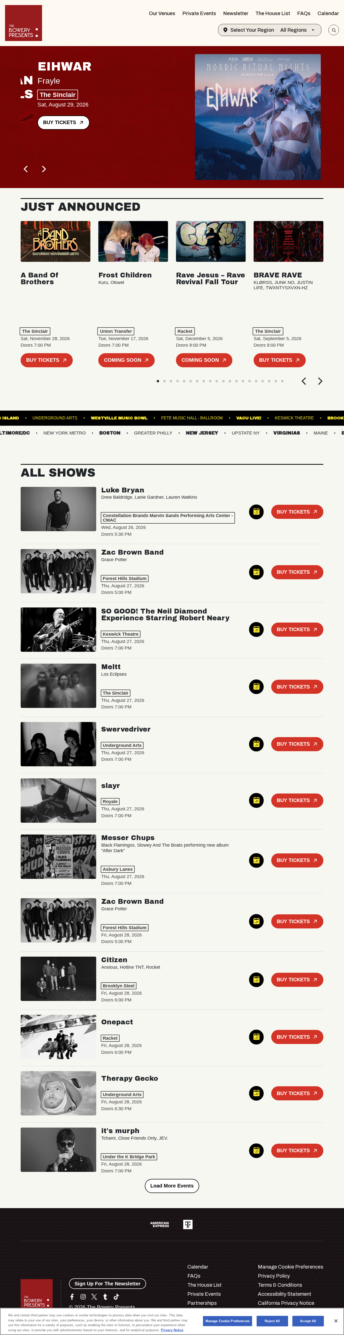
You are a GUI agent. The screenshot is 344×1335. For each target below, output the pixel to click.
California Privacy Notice (286, 1303)
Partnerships (202, 1303)
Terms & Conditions (280, 1285)
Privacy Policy (274, 1276)
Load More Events (172, 1185)
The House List (272, 13)
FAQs (304, 13)
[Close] (335, 1320)
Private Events (199, 13)
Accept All (308, 1321)
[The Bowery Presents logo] (23, 23)
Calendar (328, 13)
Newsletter (235, 13)
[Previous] (26, 168)
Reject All (272, 1321)
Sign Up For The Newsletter (108, 1283)
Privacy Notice (172, 1330)
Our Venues (162, 13)
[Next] (43, 168)
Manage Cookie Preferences (227, 1321)
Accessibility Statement (284, 1294)
